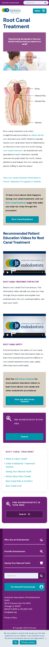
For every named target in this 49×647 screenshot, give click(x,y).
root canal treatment (13, 150)
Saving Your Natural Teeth (17, 563)
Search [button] (23, 514)
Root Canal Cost (14, 485)
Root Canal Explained (16, 202)
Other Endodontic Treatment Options (20, 465)
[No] (46, 638)
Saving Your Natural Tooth (18, 471)
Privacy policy (28, 642)
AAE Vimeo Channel (24, 379)
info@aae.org (10, 612)
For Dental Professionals (23, 587)
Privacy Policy (10, 617)
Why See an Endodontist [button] (16, 539)
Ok (15, 642)
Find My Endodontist (10, 3)
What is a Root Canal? (16, 458)
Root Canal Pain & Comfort (19, 481)
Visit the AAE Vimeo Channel (24, 400)
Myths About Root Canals (18, 476)
